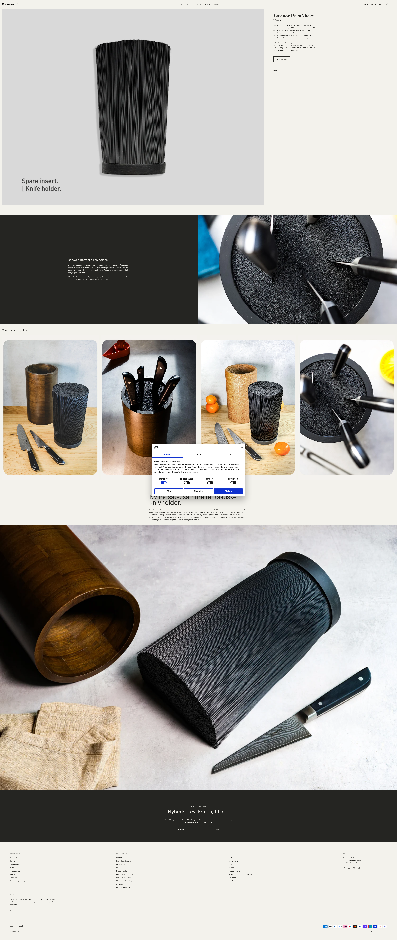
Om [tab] (229, 454)
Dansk (372, 4)
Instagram (360, 931)
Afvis (169, 491)
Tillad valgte (198, 491)
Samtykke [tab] (167, 454)
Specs (275, 70)
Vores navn (233, 861)
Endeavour (19, 932)
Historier (198, 4)
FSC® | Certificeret (123, 887)
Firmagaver (120, 884)
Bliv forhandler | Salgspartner (127, 881)
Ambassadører (235, 871)
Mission (232, 864)
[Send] (57, 911)
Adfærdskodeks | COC (124, 874)
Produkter (179, 4)
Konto (381, 4)
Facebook (368, 931)
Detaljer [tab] (198, 454)
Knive (12, 861)
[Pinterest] (359, 868)
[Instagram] (354, 868)
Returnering (121, 864)
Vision (231, 868)
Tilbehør (13, 877)
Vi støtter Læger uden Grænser (241, 874)
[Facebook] (344, 868)
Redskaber (14, 874)
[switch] (187, 482)
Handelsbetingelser (123, 861)
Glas (12, 868)
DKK (364, 4)
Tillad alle (228, 491)
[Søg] (387, 4)
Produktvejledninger (18, 881)
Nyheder (13, 858)
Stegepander (15, 871)
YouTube (376, 931)
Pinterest (384, 931)
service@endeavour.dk (352, 860)
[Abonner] (217, 829)
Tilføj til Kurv (282, 59)
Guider (207, 4)
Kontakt (216, 4)
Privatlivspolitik (122, 871)
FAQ (117, 868)
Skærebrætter (15, 864)
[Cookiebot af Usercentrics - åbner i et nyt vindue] (234, 447)
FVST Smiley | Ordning (124, 877)
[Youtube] (349, 868)
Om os (189, 4)
